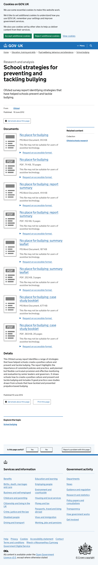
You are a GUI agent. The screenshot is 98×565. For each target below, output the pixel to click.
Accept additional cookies (17, 36)
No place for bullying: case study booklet (38, 298)
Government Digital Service (17, 546)
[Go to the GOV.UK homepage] (13, 45)
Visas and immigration (45, 517)
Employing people (43, 484)
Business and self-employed (17, 492)
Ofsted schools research (77, 140)
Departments (73, 478)
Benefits (8, 478)
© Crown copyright (85, 557)
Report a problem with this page (76, 449)
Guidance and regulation (78, 489)
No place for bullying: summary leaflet (41, 242)
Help (6, 539)
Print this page (43, 402)
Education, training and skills (23, 52)
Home (6, 52)
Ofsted (16, 108)
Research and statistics (78, 495)
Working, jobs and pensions (48, 522)
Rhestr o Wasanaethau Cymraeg (42, 542)
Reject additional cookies (47, 36)
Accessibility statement (41, 539)
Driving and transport (14, 522)
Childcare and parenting (15, 498)
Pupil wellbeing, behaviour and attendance (55, 52)
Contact (60, 539)
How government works (78, 514)
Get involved (73, 519)
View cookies (69, 36)
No (48, 449)
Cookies (24, 539)
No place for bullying (34, 135)
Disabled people (12, 517)
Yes (34, 449)
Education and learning (46, 478)
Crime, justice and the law (16, 511)
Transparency (73, 508)
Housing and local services (48, 498)
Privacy (14, 539)
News (69, 484)
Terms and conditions (14, 542)
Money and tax (42, 503)
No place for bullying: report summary (39, 186)
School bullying (82, 52)
